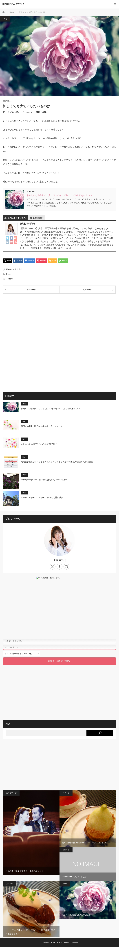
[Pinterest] (11, 242)
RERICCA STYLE (13, 4)
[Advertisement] (59, 320)
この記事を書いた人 (16, 218)
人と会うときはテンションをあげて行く (39, 444)
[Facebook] (11, 238)
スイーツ (66, 793)
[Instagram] (7, 242)
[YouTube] (15, 242)
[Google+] (15, 238)
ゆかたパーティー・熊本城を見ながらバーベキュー (44, 480)
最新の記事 (38, 218)
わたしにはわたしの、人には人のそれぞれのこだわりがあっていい (59, 195)
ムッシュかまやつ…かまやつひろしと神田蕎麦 (42, 497)
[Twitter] (7, 238)
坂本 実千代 (17, 269)
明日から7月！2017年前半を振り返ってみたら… (43, 426)
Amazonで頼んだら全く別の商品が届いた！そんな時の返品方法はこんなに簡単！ (58, 462)
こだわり (10, 278)
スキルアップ (11, 793)
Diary (5, 19)
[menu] (114, 4)
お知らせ (66, 850)
